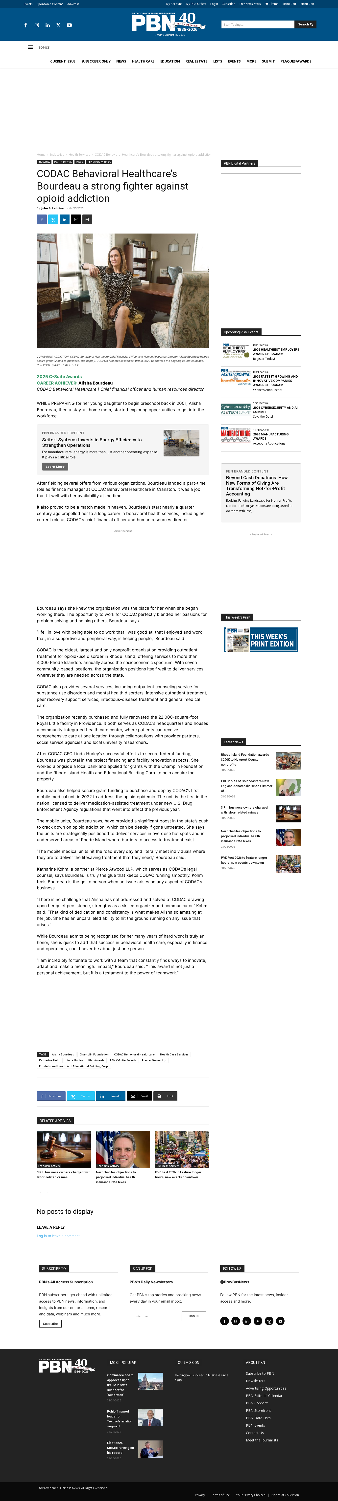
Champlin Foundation (94, 1054)
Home (41, 154)
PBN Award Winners (99, 161)
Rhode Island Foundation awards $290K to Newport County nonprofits (245, 759)
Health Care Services (174, 1054)
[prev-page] (40, 1192)
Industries (57, 154)
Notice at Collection (285, 1495)
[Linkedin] (47, 25)
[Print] (87, 219)
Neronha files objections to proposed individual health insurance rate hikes (116, 1177)
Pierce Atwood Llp (154, 1060)
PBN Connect (257, 1403)
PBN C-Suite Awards (123, 1060)
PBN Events (255, 1425)
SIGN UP (194, 1316)
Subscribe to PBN (260, 1373)
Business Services (168, 1166)
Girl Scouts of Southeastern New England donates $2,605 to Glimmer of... (246, 786)
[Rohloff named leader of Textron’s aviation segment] (150, 1417)
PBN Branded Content (63, 432)
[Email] (76, 219)
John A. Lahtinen (53, 208)
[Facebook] (26, 25)
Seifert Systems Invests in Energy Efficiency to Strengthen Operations (92, 442)
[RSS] (258, 1321)
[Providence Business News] (169, 22)
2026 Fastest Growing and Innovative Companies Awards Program (275, 381)
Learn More (55, 466)
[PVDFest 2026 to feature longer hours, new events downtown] (182, 1149)
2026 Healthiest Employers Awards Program (276, 352)
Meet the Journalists (262, 1440)
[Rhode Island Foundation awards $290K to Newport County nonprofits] (288, 761)
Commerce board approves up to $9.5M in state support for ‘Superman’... (120, 1385)
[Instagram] (36, 25)
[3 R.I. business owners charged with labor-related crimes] (64, 1149)
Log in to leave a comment (58, 1236)
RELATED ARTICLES (55, 1121)
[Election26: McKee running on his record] (150, 1449)
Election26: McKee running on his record (120, 1448)
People (79, 161)
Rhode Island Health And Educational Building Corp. (74, 1066)
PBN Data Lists (258, 1417)
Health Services (79, 154)
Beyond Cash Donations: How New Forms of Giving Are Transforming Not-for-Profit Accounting (257, 486)
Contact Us (255, 1432)
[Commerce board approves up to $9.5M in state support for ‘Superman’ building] (150, 1381)
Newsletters (255, 1380)
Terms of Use (220, 1495)
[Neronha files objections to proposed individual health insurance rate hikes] (123, 1149)
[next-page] (48, 1192)
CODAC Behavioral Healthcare (134, 1054)
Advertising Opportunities (266, 1388)
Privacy (200, 1495)
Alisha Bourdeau (63, 1054)
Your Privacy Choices (250, 1495)
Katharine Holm (49, 1060)
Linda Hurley (74, 1060)
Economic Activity (49, 1166)
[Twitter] (58, 25)
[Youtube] (69, 25)
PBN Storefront (258, 1410)
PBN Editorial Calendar (264, 1395)
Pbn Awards (96, 1060)
